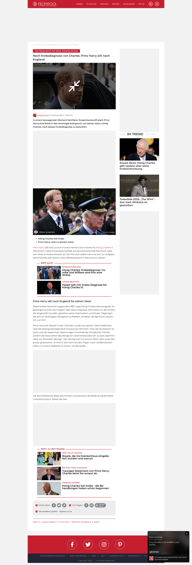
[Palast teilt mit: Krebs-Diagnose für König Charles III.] (49, 287)
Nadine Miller (43, 115)
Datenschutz (117, 556)
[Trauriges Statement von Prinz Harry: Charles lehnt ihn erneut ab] (49, 473)
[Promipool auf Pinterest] (120, 544)
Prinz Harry (38, 247)
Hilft (103, 556)
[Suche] (151, 4)
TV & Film (91, 4)
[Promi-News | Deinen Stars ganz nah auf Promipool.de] (53, 4)
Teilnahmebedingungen (52, 556)
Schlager (128, 4)
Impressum (133, 556)
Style (141, 4)
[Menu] (157, 4)
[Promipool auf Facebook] (72, 544)
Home (35, 44)
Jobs (93, 556)
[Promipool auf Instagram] (104, 544)
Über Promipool (78, 556)
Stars (79, 4)
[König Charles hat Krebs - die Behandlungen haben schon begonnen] (49, 488)
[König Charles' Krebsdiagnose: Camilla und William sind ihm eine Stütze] (49, 272)
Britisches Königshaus (81, 522)
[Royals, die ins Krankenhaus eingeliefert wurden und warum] (49, 458)
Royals (104, 4)
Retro (115, 4)
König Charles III (104, 247)
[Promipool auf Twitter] (88, 544)
